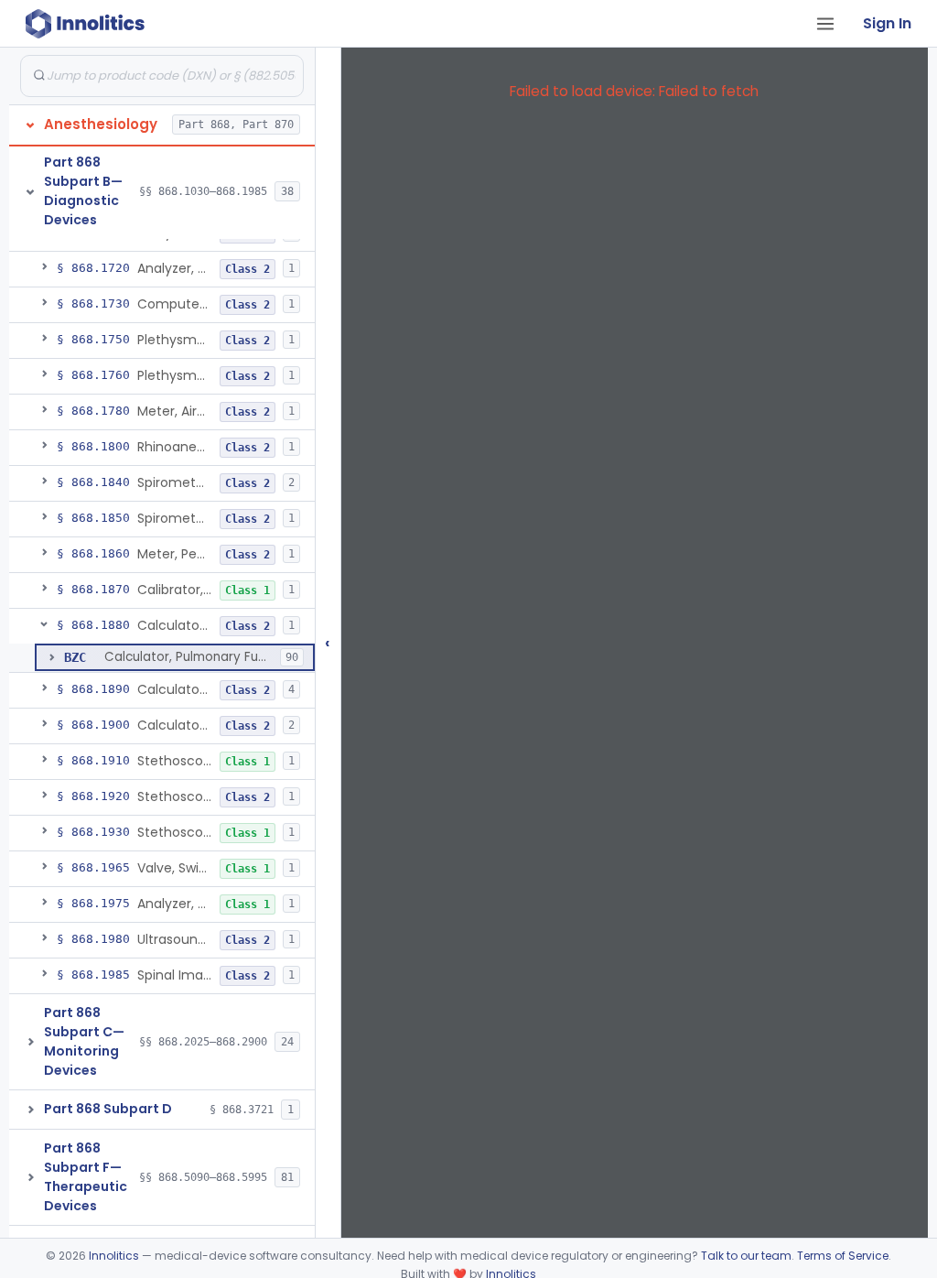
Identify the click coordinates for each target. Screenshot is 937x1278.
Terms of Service (843, 1255)
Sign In (887, 23)
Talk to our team (746, 1255)
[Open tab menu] (825, 23)
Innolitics (114, 1255)
